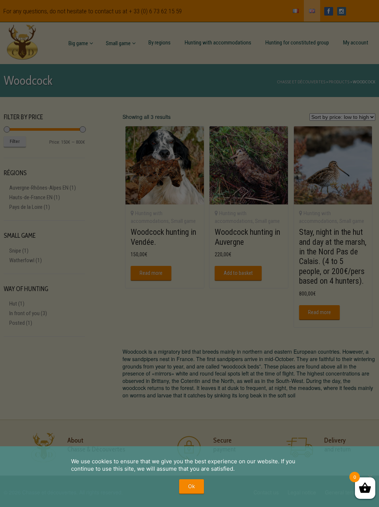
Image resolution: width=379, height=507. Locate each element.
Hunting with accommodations (218, 42)
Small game (118, 43)
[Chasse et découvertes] (22, 40)
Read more (151, 273)
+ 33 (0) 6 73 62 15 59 (155, 11)
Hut (13, 303)
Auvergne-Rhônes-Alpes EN (38, 187)
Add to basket (238, 273)
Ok (191, 486)
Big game (78, 43)
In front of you (24, 313)
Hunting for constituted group (297, 42)
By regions (159, 42)
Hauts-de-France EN (31, 197)
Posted (17, 323)
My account (355, 42)
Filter (15, 141)
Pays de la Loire (26, 207)
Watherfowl (21, 260)
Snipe (15, 250)
